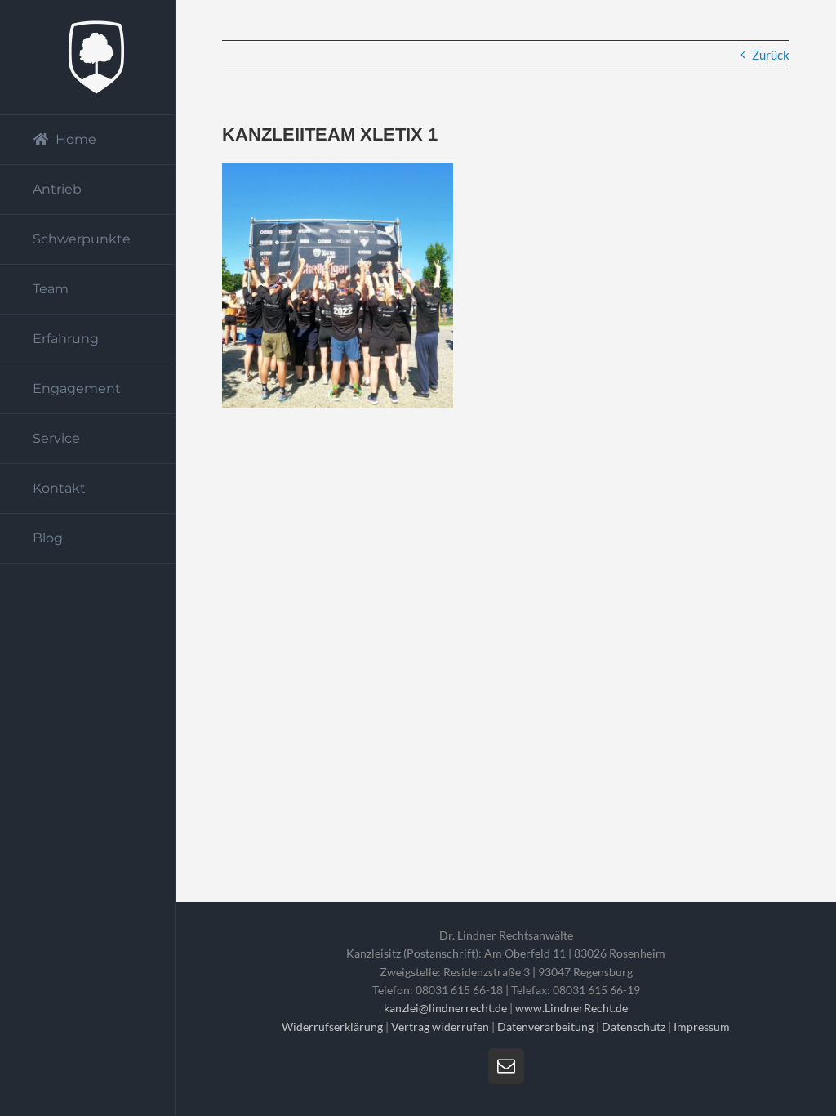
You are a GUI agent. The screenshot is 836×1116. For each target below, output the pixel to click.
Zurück (770, 54)
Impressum (702, 1026)
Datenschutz (633, 1026)
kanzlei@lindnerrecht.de (446, 1008)
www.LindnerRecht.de (571, 1008)
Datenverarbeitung (545, 1026)
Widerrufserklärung (332, 1026)
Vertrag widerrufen (440, 1026)
